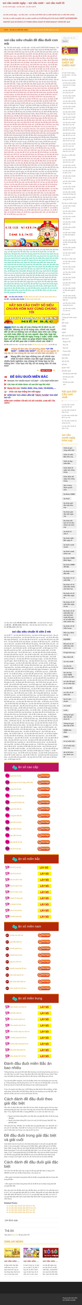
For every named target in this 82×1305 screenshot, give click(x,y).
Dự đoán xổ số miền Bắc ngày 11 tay (69, 604)
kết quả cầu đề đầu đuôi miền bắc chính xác (19, 124)
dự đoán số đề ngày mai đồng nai (37, 105)
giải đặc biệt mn (16, 942)
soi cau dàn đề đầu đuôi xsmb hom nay (28, 167)
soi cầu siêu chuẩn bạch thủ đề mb (69, 97)
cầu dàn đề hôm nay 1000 (23, 54)
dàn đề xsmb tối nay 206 (15, 86)
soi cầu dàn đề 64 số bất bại (39, 152)
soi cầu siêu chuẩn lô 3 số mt (69, 228)
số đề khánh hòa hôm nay (31, 143)
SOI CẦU (37, 22)
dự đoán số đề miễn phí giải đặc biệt (29, 101)
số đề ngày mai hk (28, 148)
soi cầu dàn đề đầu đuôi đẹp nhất (26, 163)
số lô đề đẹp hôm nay (42, 148)
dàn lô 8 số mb (15, 873)
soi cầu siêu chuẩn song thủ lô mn (69, 304)
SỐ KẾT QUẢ (65, 22)
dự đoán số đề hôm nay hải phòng (41, 96)
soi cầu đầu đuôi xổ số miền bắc (28, 195)
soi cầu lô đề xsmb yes (15, 205)
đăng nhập (14, 1235)
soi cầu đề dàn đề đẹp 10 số (17, 197)
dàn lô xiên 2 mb (16, 879)
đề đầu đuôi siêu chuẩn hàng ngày (30, 118)
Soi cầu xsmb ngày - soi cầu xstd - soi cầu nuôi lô (23, 47)
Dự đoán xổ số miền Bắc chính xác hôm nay (69, 587)
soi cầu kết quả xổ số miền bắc (69, 682)
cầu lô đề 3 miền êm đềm (36, 58)
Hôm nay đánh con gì (69, 634)
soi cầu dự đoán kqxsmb (68, 667)
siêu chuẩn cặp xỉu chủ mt (19, 1031)
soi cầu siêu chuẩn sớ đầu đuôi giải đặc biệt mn (70, 298)
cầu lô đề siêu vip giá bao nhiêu (38, 67)
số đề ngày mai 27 (41, 146)
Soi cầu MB (68, 688)
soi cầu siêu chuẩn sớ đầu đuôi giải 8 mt (69, 235)
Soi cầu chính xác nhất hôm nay (29, 150)
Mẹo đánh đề (68, 657)
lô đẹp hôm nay (69, 652)
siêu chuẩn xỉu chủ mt (18, 1007)
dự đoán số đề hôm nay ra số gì (36, 99)
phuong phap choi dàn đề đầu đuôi (25, 135)
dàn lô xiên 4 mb (16, 892)
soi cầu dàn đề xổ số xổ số (18, 186)
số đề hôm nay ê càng (34, 141)
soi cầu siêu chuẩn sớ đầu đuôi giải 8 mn (69, 290)
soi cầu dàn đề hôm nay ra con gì (21, 176)
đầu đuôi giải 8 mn (17, 975)
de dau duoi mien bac (39, 88)
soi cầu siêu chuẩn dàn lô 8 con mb (69, 161)
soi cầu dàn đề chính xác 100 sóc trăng (28, 156)
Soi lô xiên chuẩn (67, 700)
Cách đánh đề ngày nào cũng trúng (69, 479)
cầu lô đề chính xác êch (38, 62)
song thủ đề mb (16, 815)
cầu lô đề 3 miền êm (20, 58)
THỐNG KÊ (30, 22)
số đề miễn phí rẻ (13, 146)
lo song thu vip (16, 126)
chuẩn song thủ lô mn (18, 968)
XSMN (75, 18)
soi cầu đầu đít (42, 190)
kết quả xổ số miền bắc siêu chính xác (69, 646)
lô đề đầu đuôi (40, 124)
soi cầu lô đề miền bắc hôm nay (22, 199)
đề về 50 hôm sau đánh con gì (69, 754)
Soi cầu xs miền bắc (47, 14)
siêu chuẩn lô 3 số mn (18, 988)
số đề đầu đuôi (13, 139)
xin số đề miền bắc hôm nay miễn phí (36, 210)
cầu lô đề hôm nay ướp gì (38, 64)
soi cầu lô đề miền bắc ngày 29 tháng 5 (42, 201)
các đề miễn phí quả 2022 (43, 52)
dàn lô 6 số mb (15, 867)
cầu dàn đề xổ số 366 (24, 56)
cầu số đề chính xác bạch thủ (22, 75)
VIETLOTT (23, 22)
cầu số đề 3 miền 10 (43, 71)
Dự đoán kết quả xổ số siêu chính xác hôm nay (69, 524)
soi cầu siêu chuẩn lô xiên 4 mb (31, 1261)
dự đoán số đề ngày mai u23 (14, 109)
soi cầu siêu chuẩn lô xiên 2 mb (69, 172)
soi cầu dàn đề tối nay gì (26, 180)
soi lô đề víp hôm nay (48, 205)
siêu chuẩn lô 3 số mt (18, 1056)
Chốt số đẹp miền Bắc (68, 462)
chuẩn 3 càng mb (16, 898)
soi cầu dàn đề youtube (41, 188)
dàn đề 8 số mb (15, 835)
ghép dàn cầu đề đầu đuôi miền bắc (29, 120)
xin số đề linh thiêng (16, 210)
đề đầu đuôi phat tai (11, 118)
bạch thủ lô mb (15, 776)
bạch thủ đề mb (15, 809)
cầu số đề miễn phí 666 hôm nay (27, 81)
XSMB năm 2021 (67, 731)
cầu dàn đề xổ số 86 (39, 56)
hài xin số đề (46, 120)
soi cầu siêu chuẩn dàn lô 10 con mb (69, 139)
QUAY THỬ (57, 22)
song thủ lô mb (15, 789)
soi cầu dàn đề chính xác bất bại (18, 161)
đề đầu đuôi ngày (52, 116)
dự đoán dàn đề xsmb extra (36, 92)
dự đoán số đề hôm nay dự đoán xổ (16, 96)
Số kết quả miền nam (68, 383)
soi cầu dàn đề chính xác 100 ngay (31, 154)
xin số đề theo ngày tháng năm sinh (33, 212)
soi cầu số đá (28, 205)
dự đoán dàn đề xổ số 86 (47, 90)
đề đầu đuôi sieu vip (49, 118)
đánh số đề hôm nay (42, 114)
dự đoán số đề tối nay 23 (32, 109)
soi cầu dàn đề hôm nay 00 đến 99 (20, 169)
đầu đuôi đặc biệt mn (18, 981)
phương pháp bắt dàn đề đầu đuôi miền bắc (31, 133)
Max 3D (65, 345)
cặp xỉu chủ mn (15, 962)
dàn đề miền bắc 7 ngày (12, 84)
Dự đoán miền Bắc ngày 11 (69, 539)
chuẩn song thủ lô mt (18, 1037)
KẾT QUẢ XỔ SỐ (13, 22)
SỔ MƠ (50, 22)
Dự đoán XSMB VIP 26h (69, 566)
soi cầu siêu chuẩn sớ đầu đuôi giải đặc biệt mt (70, 242)
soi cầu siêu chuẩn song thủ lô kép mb (69, 193)
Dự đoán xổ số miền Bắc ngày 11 (69, 595)
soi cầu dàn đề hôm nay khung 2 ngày (26, 173)
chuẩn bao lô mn (16, 955)
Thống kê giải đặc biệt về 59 (69, 724)
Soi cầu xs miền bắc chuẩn (65, 14)
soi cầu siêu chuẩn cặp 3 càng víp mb (69, 113)
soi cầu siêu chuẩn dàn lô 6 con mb (69, 150)
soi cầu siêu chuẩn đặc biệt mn (69, 273)
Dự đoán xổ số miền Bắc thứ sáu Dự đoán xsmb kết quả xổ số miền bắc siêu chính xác (69, 616)
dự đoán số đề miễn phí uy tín (25, 103)
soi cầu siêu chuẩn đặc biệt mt (69, 217)
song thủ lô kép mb (17, 802)
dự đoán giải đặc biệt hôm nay (68, 505)
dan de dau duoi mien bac (47, 81)
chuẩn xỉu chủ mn (16, 935)
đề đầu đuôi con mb (38, 116)
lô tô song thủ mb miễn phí (31, 126)
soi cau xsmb (68, 661)
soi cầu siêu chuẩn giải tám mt (69, 223)
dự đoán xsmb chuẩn (69, 546)
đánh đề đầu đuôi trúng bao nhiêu (23, 114)
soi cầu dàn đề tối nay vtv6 (15, 182)
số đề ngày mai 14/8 (27, 146)
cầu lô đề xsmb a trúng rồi (26, 71)
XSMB (71, 18)
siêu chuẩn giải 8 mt (17, 1019)
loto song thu (41, 129)
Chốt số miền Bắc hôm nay (68, 456)
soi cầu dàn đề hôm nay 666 (34, 171)
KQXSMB (67, 639)
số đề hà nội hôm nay (25, 139)
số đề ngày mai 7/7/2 (14, 148)
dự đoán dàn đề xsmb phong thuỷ (26, 94)
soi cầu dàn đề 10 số (22, 152)
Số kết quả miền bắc (70, 373)
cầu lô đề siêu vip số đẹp (19, 69)
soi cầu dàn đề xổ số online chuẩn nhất (23, 184)
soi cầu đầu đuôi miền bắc (34, 193)
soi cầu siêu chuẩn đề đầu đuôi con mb (69, 166)
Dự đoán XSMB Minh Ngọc (69, 559)
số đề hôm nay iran (49, 141)
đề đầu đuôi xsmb (10, 120)
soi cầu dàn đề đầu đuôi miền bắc (25, 165)
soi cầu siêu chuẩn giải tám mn (69, 278)
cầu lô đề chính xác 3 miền (38, 60)
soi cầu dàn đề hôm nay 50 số (43, 169)
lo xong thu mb (16, 129)
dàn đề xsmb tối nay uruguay (21, 88)
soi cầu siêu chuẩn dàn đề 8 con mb (21, 1206)
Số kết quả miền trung (68, 378)
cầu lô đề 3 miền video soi (19, 60)
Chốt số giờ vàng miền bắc (69, 449)
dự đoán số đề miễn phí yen (45, 103)
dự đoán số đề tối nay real (16, 111)
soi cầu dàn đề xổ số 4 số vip (35, 182)
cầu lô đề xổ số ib (49, 69)
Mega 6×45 (67, 341)
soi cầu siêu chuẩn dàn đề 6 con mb (21, 1212)
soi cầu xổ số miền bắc (68, 693)
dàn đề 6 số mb (15, 829)
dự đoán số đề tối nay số (34, 111)
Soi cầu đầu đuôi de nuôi (16, 193)
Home (6, 30)
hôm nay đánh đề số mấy (25, 122)
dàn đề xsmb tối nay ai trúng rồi (35, 86)
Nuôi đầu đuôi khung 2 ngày (33, 131)
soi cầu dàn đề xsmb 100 (35, 186)
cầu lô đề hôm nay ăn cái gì (19, 64)
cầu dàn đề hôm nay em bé (42, 54)
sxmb (65, 710)
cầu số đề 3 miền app (37, 73)
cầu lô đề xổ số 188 (35, 69)
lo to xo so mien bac (47, 126)
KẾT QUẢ (65, 18)
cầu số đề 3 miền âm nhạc (20, 73)
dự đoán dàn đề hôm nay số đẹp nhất (26, 90)
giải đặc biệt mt (15, 1013)
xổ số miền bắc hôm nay (69, 747)
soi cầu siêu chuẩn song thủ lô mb (69, 198)
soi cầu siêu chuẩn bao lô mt (69, 207)
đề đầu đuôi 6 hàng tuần (22, 116)
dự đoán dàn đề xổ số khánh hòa (15, 92)
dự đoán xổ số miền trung (69, 627)
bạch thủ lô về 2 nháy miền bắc (21, 782)
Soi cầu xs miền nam (26, 18)
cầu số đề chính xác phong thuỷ (43, 75)
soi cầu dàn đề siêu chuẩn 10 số (36, 178)
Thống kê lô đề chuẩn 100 (52, 18)
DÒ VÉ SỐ (44, 22)
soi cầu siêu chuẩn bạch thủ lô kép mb (69, 102)
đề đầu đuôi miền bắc (32, 299)
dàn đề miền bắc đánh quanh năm (33, 84)
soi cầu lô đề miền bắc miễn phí (44, 199)
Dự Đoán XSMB (69, 494)
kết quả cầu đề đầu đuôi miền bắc (46, 122)
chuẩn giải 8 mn (16, 948)
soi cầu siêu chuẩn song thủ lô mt (69, 248)
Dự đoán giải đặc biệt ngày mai (68, 514)
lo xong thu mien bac (29, 129)
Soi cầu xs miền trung (11, 18)
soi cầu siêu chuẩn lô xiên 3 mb (69, 177)
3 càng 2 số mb (15, 904)
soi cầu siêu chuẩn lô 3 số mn (69, 284)
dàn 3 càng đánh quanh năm (68, 487)
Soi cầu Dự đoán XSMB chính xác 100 (23, 190)
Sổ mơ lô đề (38, 18)
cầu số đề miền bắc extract (44, 79)
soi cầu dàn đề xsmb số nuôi (23, 188)
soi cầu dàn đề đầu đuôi (37, 161)
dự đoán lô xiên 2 (68, 533)
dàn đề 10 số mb (16, 842)
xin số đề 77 (45, 208)
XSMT (5, 22)
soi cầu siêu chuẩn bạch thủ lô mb (12, 1261)
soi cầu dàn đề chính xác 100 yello (28, 158)
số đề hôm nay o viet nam (13, 143)
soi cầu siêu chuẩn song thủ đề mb (69, 188)
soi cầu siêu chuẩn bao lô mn (69, 262)
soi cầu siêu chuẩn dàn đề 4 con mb (21, 1210)
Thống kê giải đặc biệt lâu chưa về (69, 717)
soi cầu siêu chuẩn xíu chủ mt (69, 254)
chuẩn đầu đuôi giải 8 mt (19, 1044)
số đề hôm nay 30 (40, 139)
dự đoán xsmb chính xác (69, 552)
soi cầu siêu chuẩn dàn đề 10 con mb (22, 1208)
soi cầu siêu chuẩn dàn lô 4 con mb (69, 145)
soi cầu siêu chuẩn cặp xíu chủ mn (69, 268)
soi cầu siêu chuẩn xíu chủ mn (69, 309)
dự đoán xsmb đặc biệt (69, 572)
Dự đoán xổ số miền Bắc (69, 579)
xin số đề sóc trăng (14, 212)
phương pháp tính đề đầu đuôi (39, 137)
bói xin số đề (29, 52)
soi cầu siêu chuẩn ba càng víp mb (69, 91)
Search (65, 41)
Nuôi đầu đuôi (18, 131)
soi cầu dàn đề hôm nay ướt (43, 176)
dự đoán (67, 498)
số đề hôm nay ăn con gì (18, 141)
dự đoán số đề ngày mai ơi (48, 107)
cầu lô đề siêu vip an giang (18, 67)
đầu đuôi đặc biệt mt (17, 1050)
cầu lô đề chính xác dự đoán (20, 62)
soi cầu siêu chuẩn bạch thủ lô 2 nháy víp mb (69, 85)
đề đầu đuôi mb (15, 916)
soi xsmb (67, 706)
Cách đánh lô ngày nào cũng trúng (69, 470)
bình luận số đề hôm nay (15, 52)
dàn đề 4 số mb (15, 822)
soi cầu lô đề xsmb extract (30, 203)
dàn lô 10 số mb (16, 910)
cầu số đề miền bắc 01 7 (34, 77)
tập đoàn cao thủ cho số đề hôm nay (27, 208)
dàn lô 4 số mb (15, 849)
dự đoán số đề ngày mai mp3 (29, 107)
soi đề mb (36, 205)
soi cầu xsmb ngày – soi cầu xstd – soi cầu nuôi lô (33, 2)
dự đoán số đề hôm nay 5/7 (48, 94)
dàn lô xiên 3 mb (16, 886)
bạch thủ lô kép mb (17, 796)
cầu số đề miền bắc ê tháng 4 (24, 79)
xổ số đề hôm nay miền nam (16, 214)
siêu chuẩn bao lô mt (17, 1025)
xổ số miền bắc (69, 741)
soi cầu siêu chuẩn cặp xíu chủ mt (69, 212)
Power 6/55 (67, 351)
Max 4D (65, 348)
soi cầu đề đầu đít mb (34, 197)
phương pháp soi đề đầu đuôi (18, 137)
